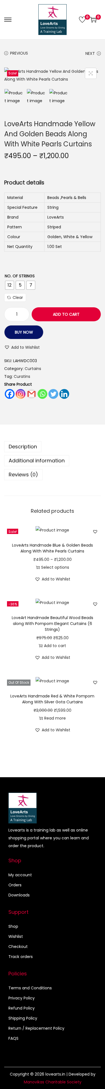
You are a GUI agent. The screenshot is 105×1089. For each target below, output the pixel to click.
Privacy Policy (21, 998)
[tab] (52, 446)
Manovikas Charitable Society (52, 1082)
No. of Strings (20, 276)
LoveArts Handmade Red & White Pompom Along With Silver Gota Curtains (52, 699)
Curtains (33, 368)
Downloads (19, 895)
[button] (22, 347)
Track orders (20, 956)
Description (23, 446)
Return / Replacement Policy (36, 1028)
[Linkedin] (64, 394)
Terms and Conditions (30, 988)
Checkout (18, 946)
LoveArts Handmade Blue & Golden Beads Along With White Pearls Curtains (52, 548)
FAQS (13, 1038)
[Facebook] (10, 394)
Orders (15, 885)
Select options (55, 567)
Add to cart (66, 314)
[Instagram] (20, 394)
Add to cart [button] (55, 645)
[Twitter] (53, 394)
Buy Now (24, 332)
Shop (13, 926)
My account (20, 875)
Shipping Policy (22, 1018)
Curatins (22, 376)
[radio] (9, 285)
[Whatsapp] (42, 394)
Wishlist (15, 936)
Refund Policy (21, 1008)
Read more (55, 718)
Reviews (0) (23, 474)
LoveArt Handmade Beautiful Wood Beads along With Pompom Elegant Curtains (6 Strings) (52, 623)
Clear (18, 297)
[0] (82, 19)
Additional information (37, 460)
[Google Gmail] (31, 394)
